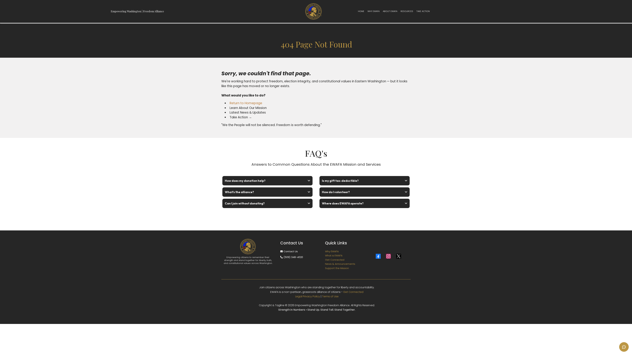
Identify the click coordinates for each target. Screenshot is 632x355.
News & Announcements (340, 264)
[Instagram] (388, 256)
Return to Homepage (246, 103)
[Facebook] (378, 256)
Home (361, 11)
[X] (399, 256)
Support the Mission (337, 268)
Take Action (423, 11)
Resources (407, 11)
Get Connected (334, 259)
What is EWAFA (333, 255)
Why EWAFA (374, 11)
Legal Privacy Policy (307, 296)
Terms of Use (330, 296)
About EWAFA (390, 11)
